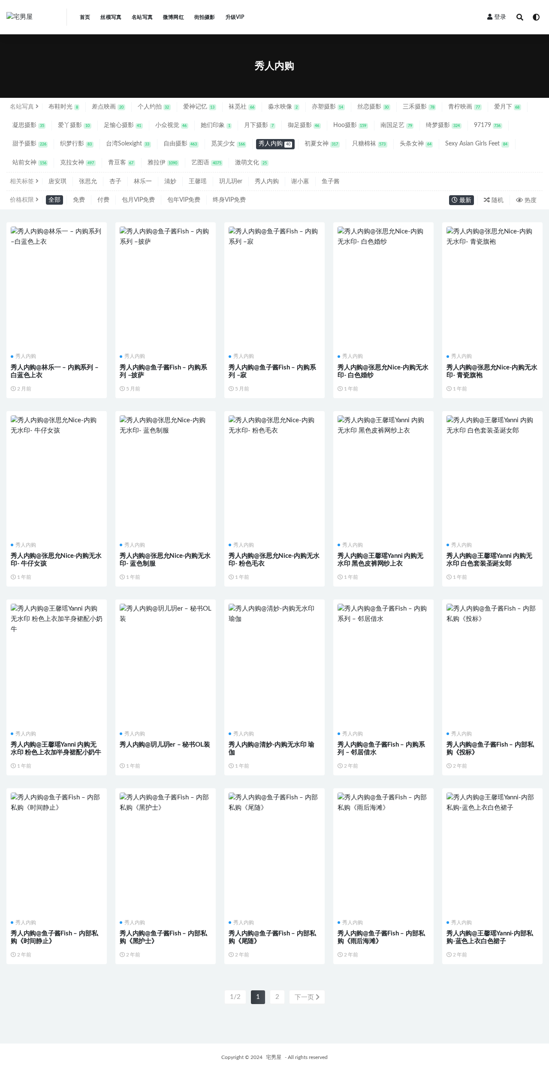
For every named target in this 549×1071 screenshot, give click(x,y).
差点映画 (108, 107)
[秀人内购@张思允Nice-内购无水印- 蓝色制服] (165, 425)
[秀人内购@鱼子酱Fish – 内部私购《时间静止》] (57, 803)
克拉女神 (77, 163)
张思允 (88, 181)
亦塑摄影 (328, 107)
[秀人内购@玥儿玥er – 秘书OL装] (165, 614)
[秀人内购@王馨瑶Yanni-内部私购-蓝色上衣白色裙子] (492, 803)
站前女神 (29, 163)
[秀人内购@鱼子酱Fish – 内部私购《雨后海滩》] (383, 803)
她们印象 (215, 125)
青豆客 (121, 163)
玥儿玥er (230, 181)
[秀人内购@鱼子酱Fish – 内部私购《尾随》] (274, 803)
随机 (497, 200)
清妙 (170, 181)
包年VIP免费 (183, 200)
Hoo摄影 (350, 125)
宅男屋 (273, 1057)
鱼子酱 (331, 181)
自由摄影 (180, 144)
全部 (54, 200)
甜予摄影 (29, 144)
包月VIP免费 (138, 200)
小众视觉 (171, 125)
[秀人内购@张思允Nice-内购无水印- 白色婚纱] (383, 237)
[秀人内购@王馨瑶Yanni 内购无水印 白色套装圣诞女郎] (492, 425)
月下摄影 (259, 125)
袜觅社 (241, 107)
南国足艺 (396, 125)
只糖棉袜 (369, 144)
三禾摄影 (418, 107)
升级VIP (235, 17)
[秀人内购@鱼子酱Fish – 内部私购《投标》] (492, 614)
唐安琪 (57, 181)
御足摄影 (304, 125)
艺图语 (206, 163)
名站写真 (142, 17)
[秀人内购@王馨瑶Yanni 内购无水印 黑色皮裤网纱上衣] (383, 425)
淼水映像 (283, 107)
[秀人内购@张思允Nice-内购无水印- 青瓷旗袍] (492, 237)
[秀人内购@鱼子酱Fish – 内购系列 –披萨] (165, 237)
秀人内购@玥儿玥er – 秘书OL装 (165, 744)
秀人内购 (274, 144)
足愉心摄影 (123, 125)
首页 (85, 17)
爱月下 (507, 107)
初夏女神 (321, 144)
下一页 (305, 997)
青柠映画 (464, 107)
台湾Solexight (128, 144)
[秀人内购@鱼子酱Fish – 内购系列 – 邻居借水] (383, 614)
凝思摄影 (28, 125)
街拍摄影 (204, 17)
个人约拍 (153, 107)
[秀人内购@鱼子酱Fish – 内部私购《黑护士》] (165, 803)
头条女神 (415, 144)
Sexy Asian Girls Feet (476, 144)
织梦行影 (76, 144)
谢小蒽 (300, 181)
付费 (103, 200)
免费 (79, 200)
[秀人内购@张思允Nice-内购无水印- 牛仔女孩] (57, 425)
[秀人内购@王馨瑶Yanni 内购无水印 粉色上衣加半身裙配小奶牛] (57, 619)
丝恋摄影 (373, 107)
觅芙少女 (228, 144)
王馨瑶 (198, 181)
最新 (464, 200)
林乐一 (143, 181)
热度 (530, 200)
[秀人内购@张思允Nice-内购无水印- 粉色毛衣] (274, 425)
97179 (487, 125)
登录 (500, 17)
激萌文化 (251, 163)
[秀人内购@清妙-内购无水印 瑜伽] (274, 614)
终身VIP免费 (229, 200)
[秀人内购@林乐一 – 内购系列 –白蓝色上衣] (57, 237)
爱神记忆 (199, 107)
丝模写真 (110, 17)
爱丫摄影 (74, 125)
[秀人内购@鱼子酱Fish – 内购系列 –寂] (274, 237)
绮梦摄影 (443, 125)
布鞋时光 (63, 107)
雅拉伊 (163, 163)
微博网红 (173, 17)
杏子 (115, 181)
